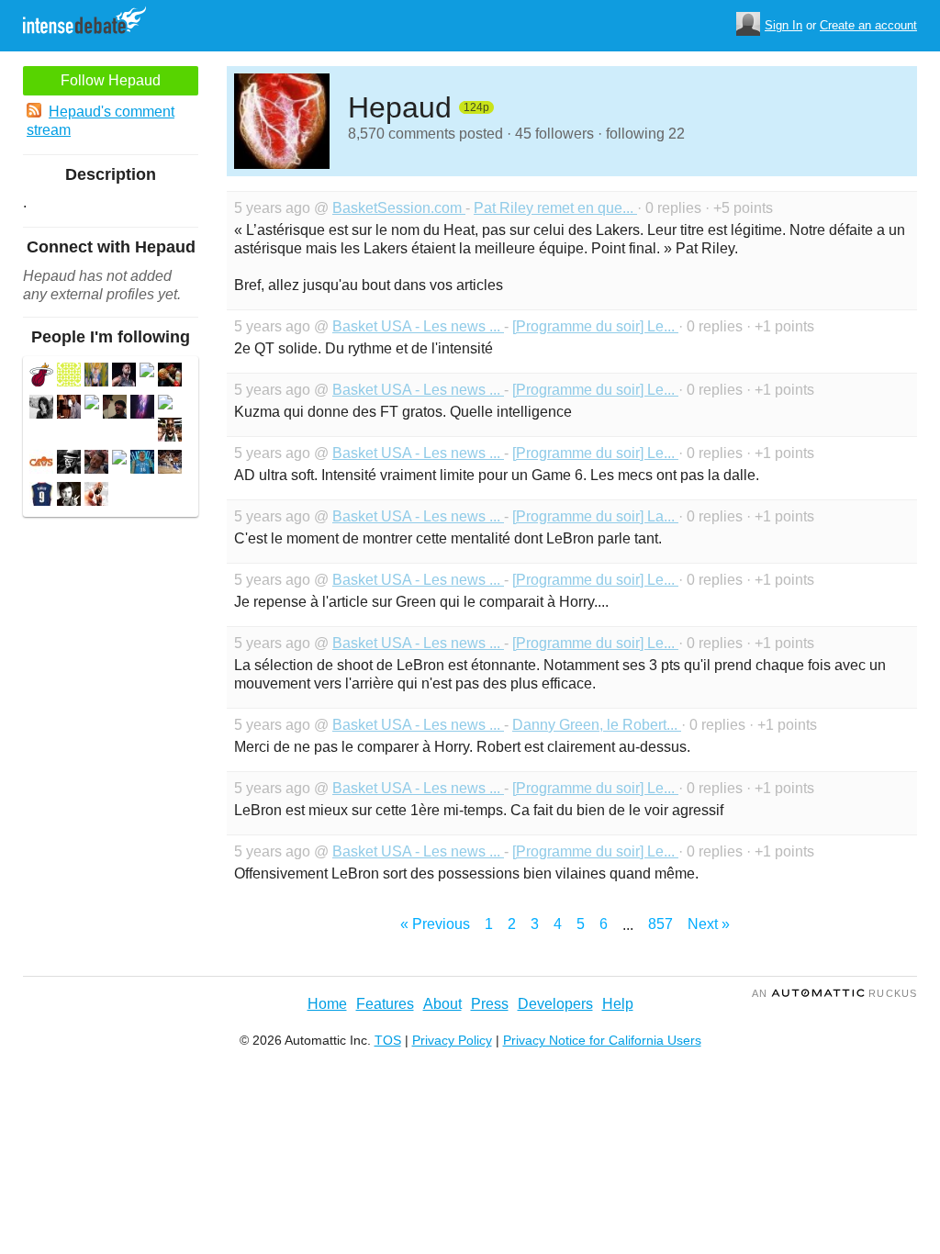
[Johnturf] (115, 409)
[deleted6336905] (119, 459)
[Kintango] (96, 496)
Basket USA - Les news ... (418, 326)
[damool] (41, 409)
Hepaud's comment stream (100, 121)
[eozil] (69, 377)
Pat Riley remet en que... (555, 208)
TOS (388, 1040)
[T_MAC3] (69, 409)
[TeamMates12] (41, 377)
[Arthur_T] (96, 377)
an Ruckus (834, 993)
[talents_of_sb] (69, 496)
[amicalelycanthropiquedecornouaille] (69, 464)
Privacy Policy (452, 1040)
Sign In (783, 25)
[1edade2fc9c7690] (142, 409)
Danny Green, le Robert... (596, 725)
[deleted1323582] (147, 372)
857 (660, 924)
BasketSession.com (398, 208)
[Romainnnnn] (41, 496)
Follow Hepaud (111, 80)
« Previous (435, 924)
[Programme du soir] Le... (595, 326)
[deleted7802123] (96, 464)
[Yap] (170, 464)
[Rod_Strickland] (170, 432)
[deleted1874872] (91, 404)
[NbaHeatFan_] (124, 377)
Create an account (868, 25)
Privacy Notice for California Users (602, 1040)
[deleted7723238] (165, 404)
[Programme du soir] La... (595, 516)
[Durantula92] (142, 464)
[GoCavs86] (41, 464)
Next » (709, 924)
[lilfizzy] (170, 377)
